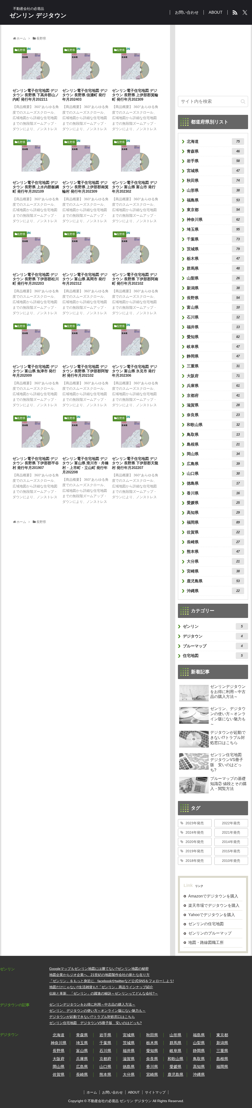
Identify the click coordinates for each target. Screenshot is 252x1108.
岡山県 (213, 454)
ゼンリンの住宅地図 (206, 924)
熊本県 (213, 551)
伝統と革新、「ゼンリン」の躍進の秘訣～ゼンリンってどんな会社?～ (103, 993)
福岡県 (213, 522)
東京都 (213, 210)
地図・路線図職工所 (206, 942)
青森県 (213, 151)
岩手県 (213, 161)
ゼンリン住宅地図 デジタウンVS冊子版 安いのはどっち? (95, 1023)
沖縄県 (213, 591)
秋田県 (213, 180)
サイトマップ (155, 1092)
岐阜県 (213, 347)
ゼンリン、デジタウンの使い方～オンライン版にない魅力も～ (97, 1011)
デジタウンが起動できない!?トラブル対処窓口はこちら (92, 1017)
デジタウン (213, 636)
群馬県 (213, 268)
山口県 (213, 473)
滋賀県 (213, 405)
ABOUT (134, 1092)
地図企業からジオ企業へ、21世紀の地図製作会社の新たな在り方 (99, 975)
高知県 (213, 512)
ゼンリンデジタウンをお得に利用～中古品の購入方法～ (92, 1004)
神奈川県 (213, 219)
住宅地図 (213, 656)
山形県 (213, 190)
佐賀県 (213, 532)
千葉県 (213, 239)
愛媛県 (213, 503)
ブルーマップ (213, 646)
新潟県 (213, 288)
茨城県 (213, 249)
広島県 (213, 464)
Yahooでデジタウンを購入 (211, 915)
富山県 (213, 307)
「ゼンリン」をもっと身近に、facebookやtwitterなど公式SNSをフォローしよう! (111, 981)
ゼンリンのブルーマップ (210, 933)
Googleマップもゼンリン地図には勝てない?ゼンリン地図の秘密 (99, 969)
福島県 (213, 200)
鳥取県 (213, 434)
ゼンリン (213, 626)
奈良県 (213, 415)
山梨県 (213, 278)
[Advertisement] (213, 58)
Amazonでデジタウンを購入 (213, 896)
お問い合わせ (112, 1092)
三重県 (213, 366)
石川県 (213, 317)
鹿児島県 (213, 581)
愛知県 (213, 337)
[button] (243, 101)
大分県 (213, 561)
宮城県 (213, 171)
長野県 (213, 298)
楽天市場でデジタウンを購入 (213, 905)
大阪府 (213, 376)
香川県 (213, 493)
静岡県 (213, 356)
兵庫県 (213, 386)
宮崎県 (213, 571)
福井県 (213, 327)
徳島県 (213, 483)
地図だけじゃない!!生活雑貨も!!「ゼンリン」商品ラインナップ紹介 (101, 987)
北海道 (213, 141)
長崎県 (213, 542)
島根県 (213, 444)
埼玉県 (213, 229)
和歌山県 (213, 425)
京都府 (213, 395)
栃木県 (213, 258)
